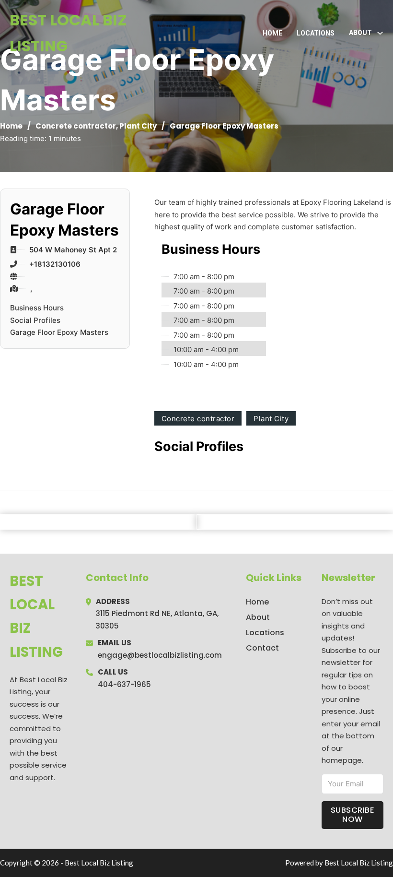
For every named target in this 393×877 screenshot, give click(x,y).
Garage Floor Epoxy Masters (59, 332)
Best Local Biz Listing (68, 33)
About (258, 617)
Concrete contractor (75, 126)
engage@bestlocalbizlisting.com (160, 655)
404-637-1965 (124, 684)
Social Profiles (35, 320)
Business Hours (37, 307)
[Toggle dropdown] (380, 33)
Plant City (138, 126)
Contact (262, 647)
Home (272, 33)
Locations (316, 33)
